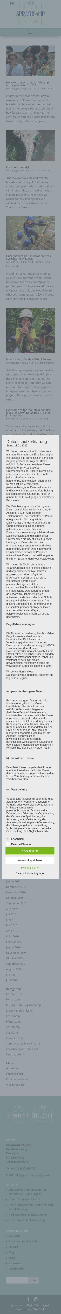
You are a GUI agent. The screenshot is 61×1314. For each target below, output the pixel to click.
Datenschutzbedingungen (30, 873)
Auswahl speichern (30, 860)
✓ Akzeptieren (30, 850)
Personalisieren (30, 868)
